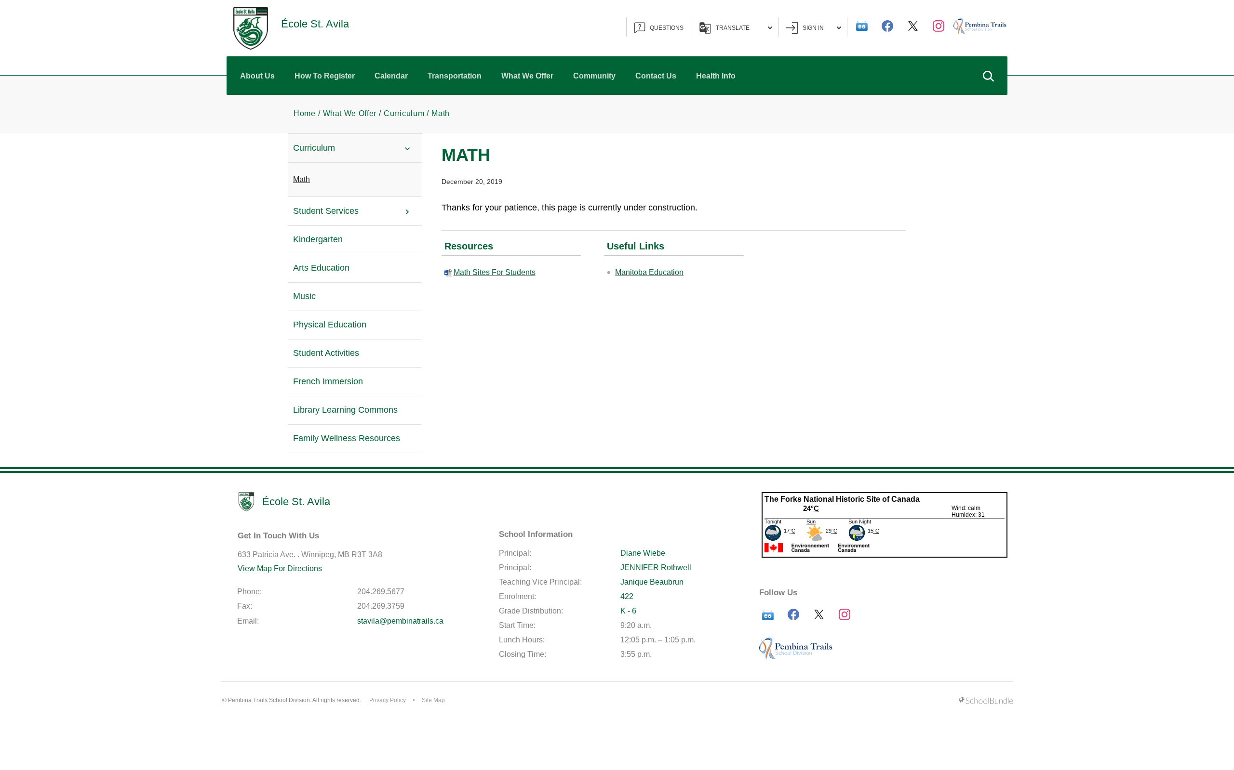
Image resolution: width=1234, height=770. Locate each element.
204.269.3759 (380, 606)
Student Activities (326, 353)
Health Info (716, 76)
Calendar (391, 76)
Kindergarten (318, 239)
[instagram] (938, 26)
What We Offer (527, 76)
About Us (257, 76)
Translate (733, 28)
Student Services (326, 211)
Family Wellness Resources (346, 438)
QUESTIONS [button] (667, 28)
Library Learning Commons (345, 410)
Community (594, 76)
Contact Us (655, 76)
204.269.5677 (380, 591)
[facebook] (887, 26)
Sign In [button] (813, 28)
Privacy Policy (387, 700)
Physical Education (329, 324)
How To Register (325, 76)
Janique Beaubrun (652, 582)
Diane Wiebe (642, 553)
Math (301, 179)
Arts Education (321, 268)
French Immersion (328, 381)
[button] (988, 75)
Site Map (433, 700)
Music (304, 296)
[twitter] (913, 26)
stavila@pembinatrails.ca (400, 621)
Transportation (455, 76)
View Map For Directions (280, 568)
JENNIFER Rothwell (655, 567)
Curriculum (314, 148)
